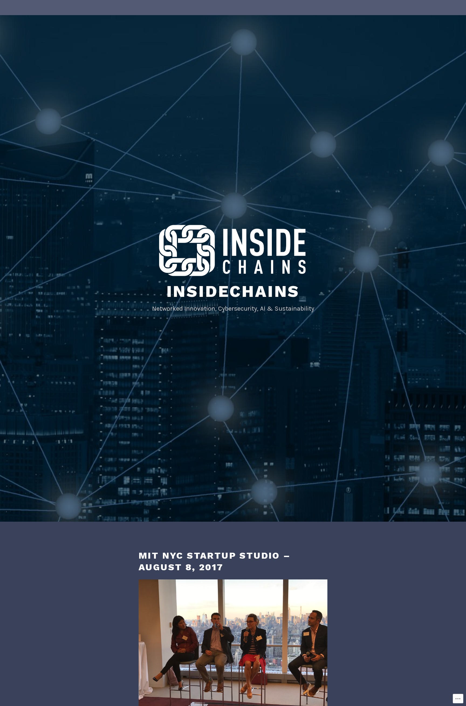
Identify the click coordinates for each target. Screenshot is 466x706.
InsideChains (233, 291)
